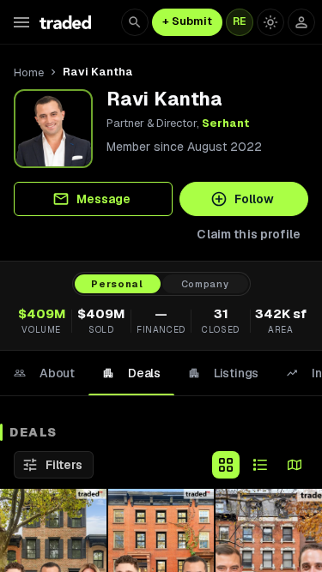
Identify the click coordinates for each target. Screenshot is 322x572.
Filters (64, 465)
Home (29, 72)
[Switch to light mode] (270, 22)
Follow (254, 199)
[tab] (44, 373)
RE (239, 21)
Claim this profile (249, 234)
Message (103, 199)
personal (117, 284)
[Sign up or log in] (301, 22)
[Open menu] (21, 22)
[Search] (135, 22)
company (205, 284)
